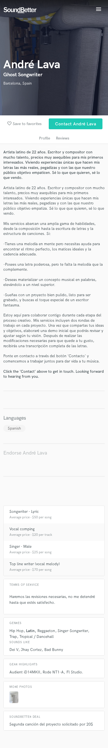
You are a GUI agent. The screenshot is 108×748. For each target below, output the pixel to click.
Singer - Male (20, 546)
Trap (13, 636)
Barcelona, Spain (17, 83)
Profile (44, 138)
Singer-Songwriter (73, 630)
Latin (30, 630)
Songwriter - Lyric (24, 511)
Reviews (62, 138)
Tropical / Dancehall (36, 636)
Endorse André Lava (25, 453)
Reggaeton (46, 630)
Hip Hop (16, 630)
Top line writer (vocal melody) (34, 564)
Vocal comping (22, 529)
